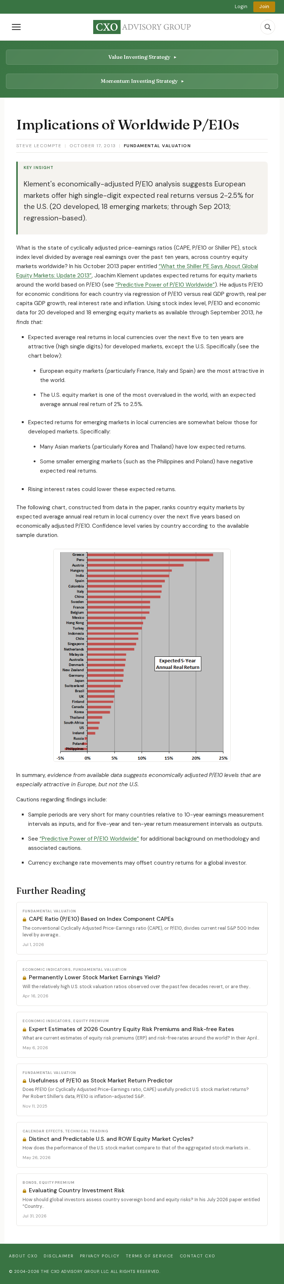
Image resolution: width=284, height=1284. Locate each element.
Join (264, 6)
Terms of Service (150, 1255)
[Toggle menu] (16, 27)
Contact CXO (197, 1255)
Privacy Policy (100, 1255)
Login (241, 6)
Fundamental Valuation (157, 146)
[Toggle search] (267, 27)
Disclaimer (59, 1255)
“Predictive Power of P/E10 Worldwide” (165, 284)
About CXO (23, 1255)
